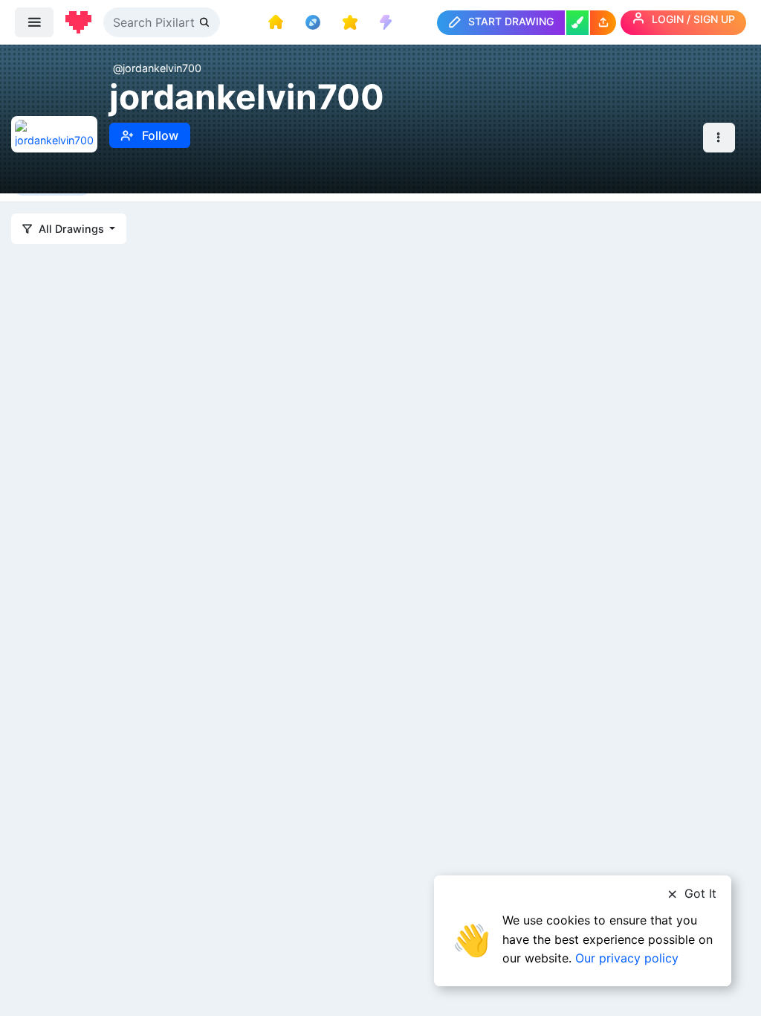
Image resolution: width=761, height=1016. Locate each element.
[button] (603, 22)
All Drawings (71, 228)
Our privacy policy (627, 958)
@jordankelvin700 (157, 68)
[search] (206, 22)
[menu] (34, 22)
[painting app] (577, 22)
